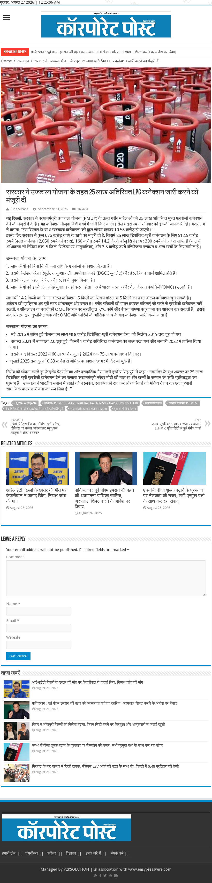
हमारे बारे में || (96, 853)
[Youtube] (110, 875)
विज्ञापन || (74, 853)
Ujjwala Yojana (26, 403)
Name (13, 603)
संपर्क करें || (119, 853)
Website (13, 637)
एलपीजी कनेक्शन (153, 403)
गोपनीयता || (34, 853)
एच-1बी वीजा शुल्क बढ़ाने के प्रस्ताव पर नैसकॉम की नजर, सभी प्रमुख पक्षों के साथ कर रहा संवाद (174, 496)
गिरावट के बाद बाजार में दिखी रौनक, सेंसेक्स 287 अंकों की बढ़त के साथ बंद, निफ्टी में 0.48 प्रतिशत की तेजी (105, 766)
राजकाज (23, 61)
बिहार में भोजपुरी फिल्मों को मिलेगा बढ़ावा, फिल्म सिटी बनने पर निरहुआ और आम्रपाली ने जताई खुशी (98, 724)
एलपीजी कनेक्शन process (183, 403)
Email (12, 620)
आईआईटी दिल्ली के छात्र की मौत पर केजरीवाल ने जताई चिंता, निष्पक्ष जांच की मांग (36, 496)
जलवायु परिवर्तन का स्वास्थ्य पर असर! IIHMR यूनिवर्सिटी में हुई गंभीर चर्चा (176, 424)
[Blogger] (115, 875)
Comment (15, 557)
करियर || (55, 853)
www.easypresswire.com (149, 869)
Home (6, 61)
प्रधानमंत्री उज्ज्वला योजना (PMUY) (88, 409)
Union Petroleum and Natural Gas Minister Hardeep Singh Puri (91, 403)
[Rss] (96, 875)
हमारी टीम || (12, 853)
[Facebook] (100, 875)
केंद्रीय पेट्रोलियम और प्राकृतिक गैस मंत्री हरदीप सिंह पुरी (34, 409)
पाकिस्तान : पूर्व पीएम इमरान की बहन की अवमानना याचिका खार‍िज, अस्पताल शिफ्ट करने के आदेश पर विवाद (103, 52)
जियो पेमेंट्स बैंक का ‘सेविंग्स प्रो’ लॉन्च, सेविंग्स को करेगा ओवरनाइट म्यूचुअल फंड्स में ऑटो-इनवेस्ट (35, 426)
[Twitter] (105, 875)
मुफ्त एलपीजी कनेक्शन (125, 409)
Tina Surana (19, 209)
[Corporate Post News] (106, 23)
